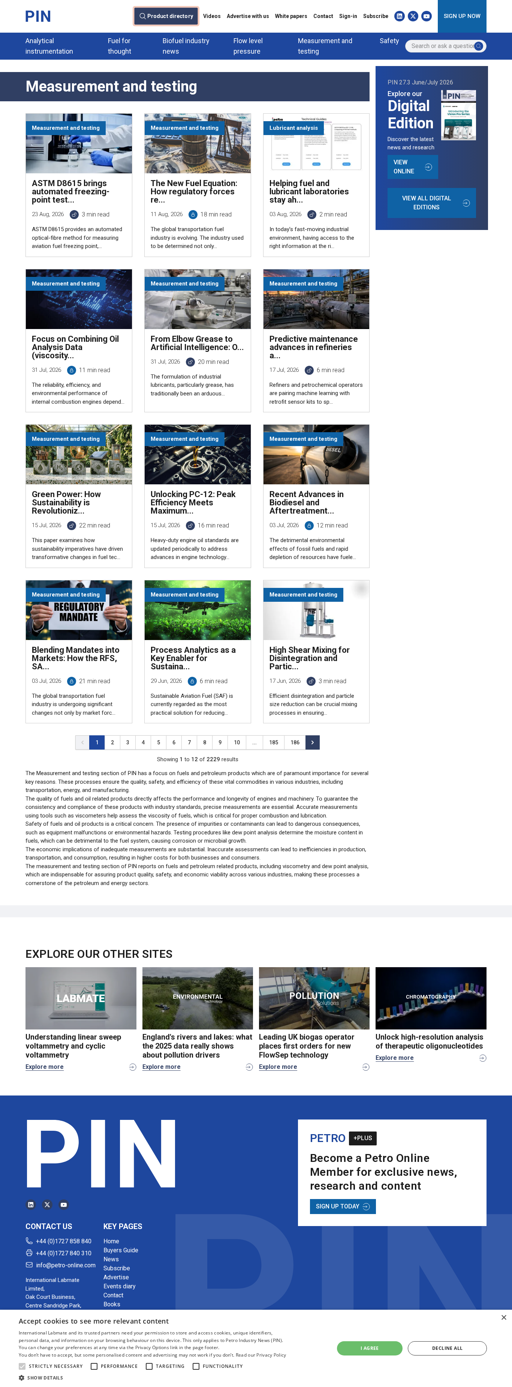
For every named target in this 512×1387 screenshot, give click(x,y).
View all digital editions (426, 203)
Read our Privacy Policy (261, 1355)
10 (237, 742)
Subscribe (375, 16)
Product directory (170, 16)
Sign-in (348, 16)
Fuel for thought (119, 46)
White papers (291, 16)
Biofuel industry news (186, 46)
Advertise (116, 1277)
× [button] (503, 1318)
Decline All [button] (447, 1348)
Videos (212, 16)
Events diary (119, 1286)
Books (111, 1304)
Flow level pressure (248, 46)
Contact (323, 16)
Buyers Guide (120, 1250)
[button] (22, 1366)
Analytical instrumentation (49, 46)
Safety (389, 41)
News (111, 1259)
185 (273, 742)
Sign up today (337, 1206)
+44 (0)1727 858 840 (63, 1241)
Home (111, 1241)
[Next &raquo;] (312, 742)
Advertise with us (248, 16)
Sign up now (462, 16)
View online (404, 167)
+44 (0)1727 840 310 (63, 1253)
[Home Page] (37, 16)
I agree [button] (370, 1348)
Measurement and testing (325, 46)
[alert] (256, 1348)
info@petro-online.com (66, 1265)
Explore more (44, 1066)
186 (294, 742)
